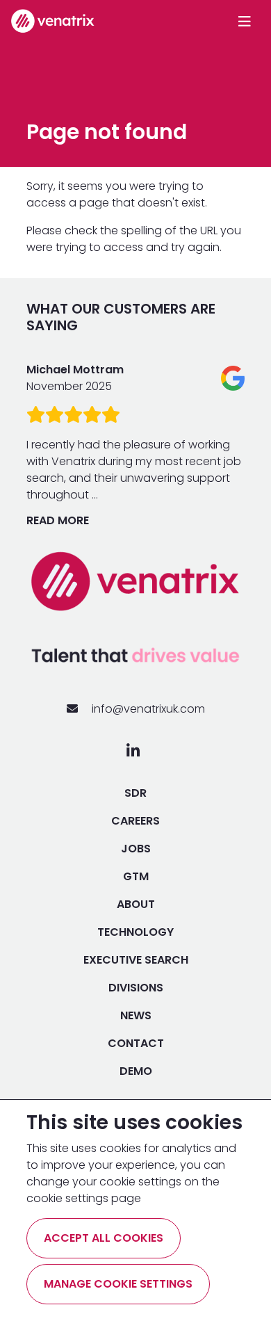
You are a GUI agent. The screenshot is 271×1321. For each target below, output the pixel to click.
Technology (135, 932)
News (135, 1015)
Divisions (135, 988)
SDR (135, 793)
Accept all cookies (103, 1238)
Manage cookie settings (118, 1284)
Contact (136, 1043)
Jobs (136, 849)
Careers (135, 821)
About (136, 904)
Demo (136, 1071)
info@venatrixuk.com (147, 709)
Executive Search (135, 960)
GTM (136, 876)
